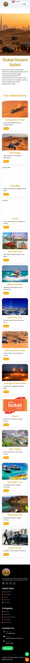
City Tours (6, 600)
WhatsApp (7, 648)
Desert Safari (7, 592)
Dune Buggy (7, 594)
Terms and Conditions (10, 617)
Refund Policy (7, 622)
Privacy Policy (7, 620)
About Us (6, 612)
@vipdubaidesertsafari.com (14, 638)
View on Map (9, 643)
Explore (6, 128)
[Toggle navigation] (24, 4)
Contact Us (7, 614)
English (17, 1)
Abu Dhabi (7, 602)
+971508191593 (10, 633)
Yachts (6, 597)
